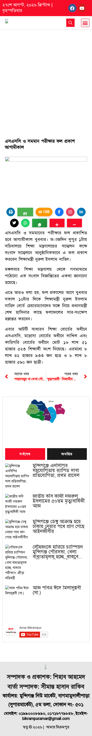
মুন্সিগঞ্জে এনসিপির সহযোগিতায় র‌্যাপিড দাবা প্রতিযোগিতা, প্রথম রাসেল (56, 470)
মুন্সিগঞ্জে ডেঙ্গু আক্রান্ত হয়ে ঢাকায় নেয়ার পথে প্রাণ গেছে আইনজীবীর (58, 526)
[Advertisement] (46, 78)
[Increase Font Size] (57, 223)
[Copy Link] (39, 223)
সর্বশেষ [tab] (25, 454)
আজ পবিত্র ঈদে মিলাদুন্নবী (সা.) (57, 590)
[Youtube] (82, 8)
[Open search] (70, 23)
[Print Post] (10, 212)
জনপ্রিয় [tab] (67, 454)
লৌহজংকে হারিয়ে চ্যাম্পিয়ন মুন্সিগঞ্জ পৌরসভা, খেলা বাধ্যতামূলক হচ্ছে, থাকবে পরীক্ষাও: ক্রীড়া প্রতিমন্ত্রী (58, 552)
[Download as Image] (25, 212)
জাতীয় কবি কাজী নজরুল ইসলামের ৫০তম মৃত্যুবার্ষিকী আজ (59, 501)
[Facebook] (72, 8)
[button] (85, 23)
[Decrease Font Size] (74, 223)
